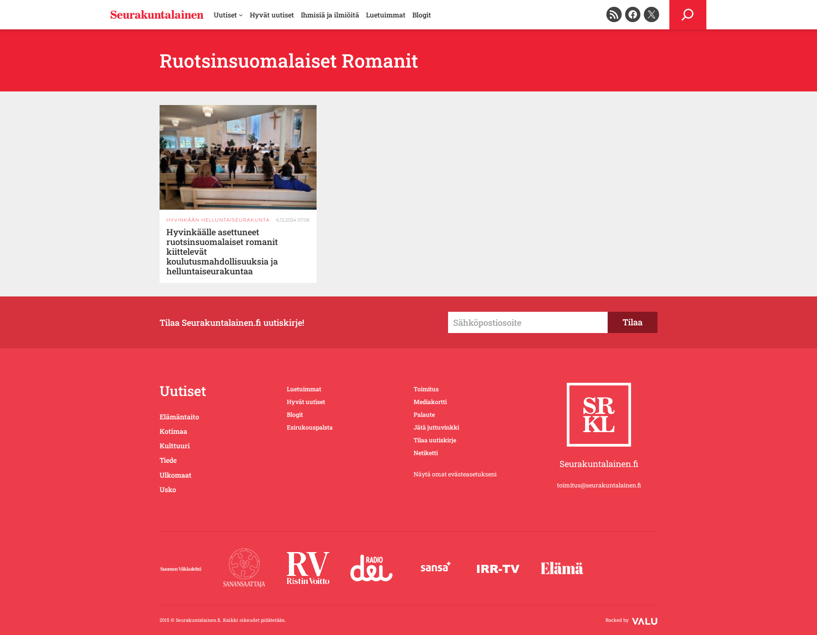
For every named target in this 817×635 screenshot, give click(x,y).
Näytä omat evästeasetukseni (455, 474)
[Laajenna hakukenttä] (687, 14)
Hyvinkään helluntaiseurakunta (218, 220)
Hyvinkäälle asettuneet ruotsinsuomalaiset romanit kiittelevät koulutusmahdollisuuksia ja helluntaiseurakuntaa (222, 251)
